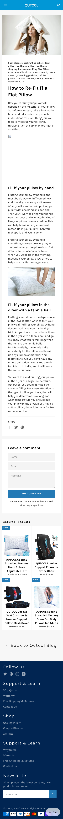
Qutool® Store (18, 808)
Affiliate (8, 733)
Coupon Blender (13, 728)
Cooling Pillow (12, 722)
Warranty (9, 695)
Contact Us (10, 706)
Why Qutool (10, 690)
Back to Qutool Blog (33, 645)
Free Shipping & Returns (18, 701)
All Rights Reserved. (37, 808)
